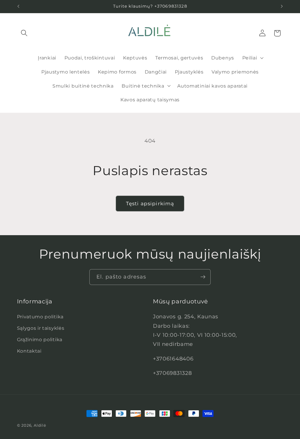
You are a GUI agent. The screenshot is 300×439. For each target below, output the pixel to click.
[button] (24, 33)
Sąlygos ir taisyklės (40, 328)
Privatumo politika (40, 317)
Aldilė (40, 425)
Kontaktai (29, 351)
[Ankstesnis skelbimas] (18, 6)
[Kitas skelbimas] (281, 6)
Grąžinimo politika (39, 339)
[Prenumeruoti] (202, 277)
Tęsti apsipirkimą (150, 203)
